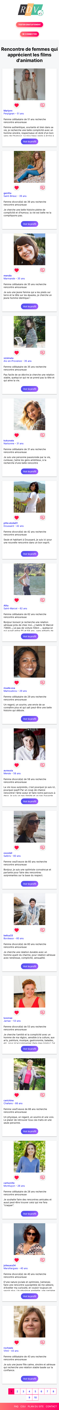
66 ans (18, 1103)
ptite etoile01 (11, 523)
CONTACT (51, 1406)
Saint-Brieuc (10, 196)
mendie (8, 275)
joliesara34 (10, 1265)
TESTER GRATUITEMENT (29, 25)
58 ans (17, 773)
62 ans (23, 608)
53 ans (17, 1020)
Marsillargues (11, 1268)
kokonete (9, 440)
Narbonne (9, 443)
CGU (23, 1406)
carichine (9, 1100)
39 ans (22, 196)
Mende (7, 773)
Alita (6, 605)
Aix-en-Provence (13, 360)
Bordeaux (9, 938)
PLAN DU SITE (36, 1406)
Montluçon (9, 1185)
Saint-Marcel (10, 608)
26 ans (21, 1185)
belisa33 (8, 935)
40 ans (24, 1268)
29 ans (23, 690)
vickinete (8, 358)
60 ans (17, 855)
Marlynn (8, 110)
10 (35, 1397)
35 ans (21, 278)
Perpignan (9, 113)
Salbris (7, 855)
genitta (7, 193)
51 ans (20, 113)
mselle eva (9, 688)
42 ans (20, 525)
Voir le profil (29, 141)
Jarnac (7, 1020)
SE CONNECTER (29, 34)
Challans (8, 1103)
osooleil (8, 853)
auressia (8, 770)
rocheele (8, 1347)
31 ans (20, 443)
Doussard (9, 525)
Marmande (9, 278)
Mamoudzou (10, 690)
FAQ (16, 1406)
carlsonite (9, 1182)
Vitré (6, 1350)
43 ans (14, 1350)
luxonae (8, 1017)
